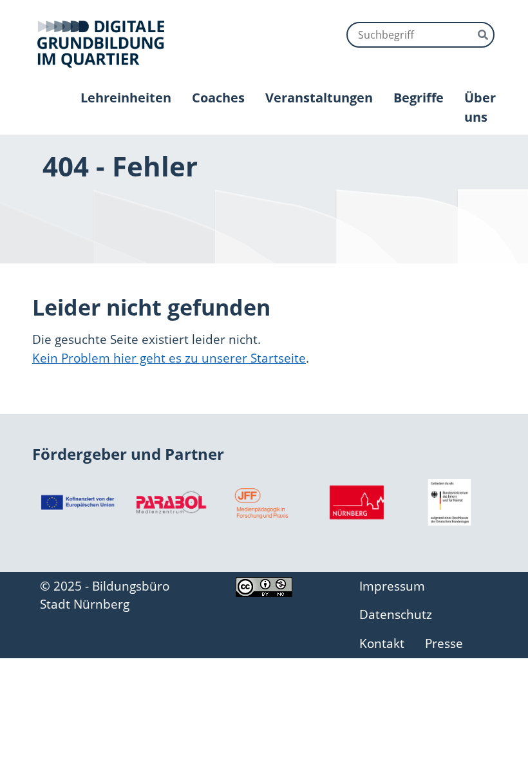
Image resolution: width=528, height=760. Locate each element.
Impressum (392, 585)
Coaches (218, 97)
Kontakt (381, 643)
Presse (444, 643)
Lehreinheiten (125, 97)
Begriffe (418, 97)
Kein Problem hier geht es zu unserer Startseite (169, 357)
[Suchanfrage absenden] (483, 33)
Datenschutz (395, 614)
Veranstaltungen (319, 97)
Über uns (480, 107)
